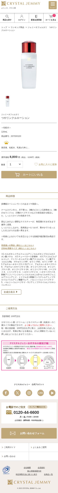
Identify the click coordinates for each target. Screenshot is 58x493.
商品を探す (7, 20)
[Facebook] (6, 393)
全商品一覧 (48, 474)
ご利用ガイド (9, 447)
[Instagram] (29, 393)
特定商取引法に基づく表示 (26, 474)
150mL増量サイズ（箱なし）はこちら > (18, 248)
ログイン (21, 20)
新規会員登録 (36, 20)
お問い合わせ (9, 456)
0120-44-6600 (26, 412)
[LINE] (40, 393)
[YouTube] (52, 393)
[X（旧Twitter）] (17, 393)
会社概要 (27, 468)
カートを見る (50, 17)
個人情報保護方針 (34, 471)
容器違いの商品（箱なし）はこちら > (17, 245)
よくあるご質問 (39, 447)
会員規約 (41, 468)
